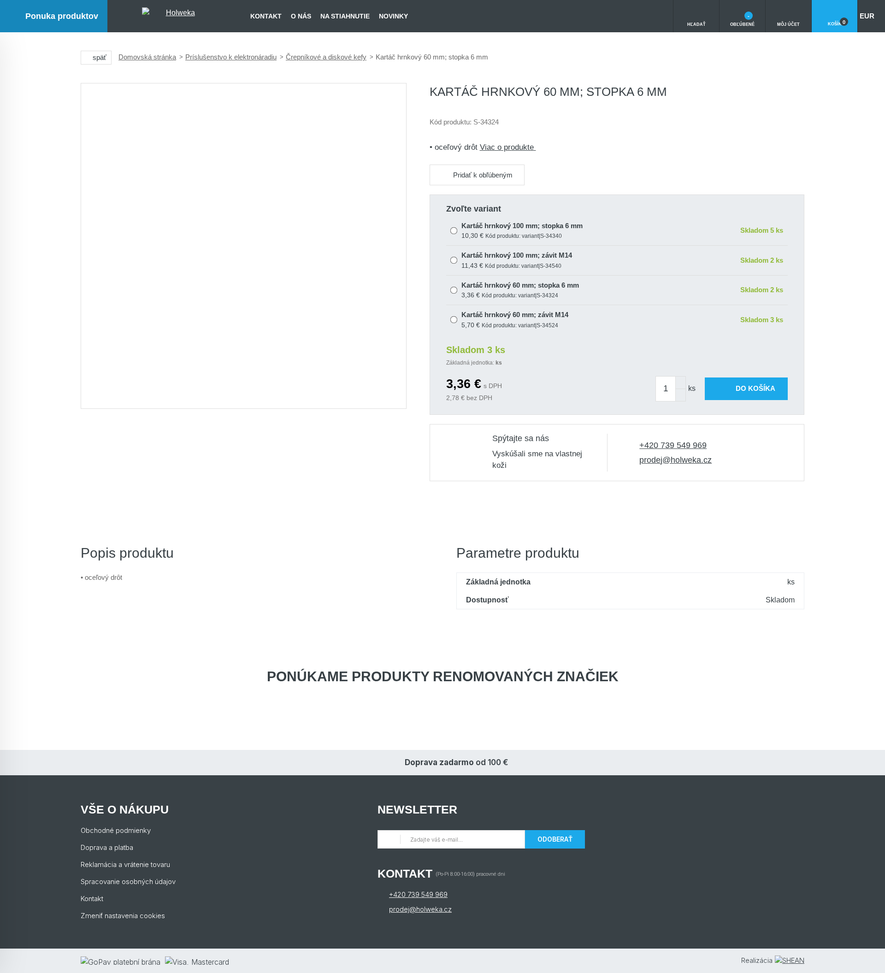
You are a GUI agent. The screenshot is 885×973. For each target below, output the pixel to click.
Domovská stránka (147, 57)
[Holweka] (176, 16)
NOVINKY (393, 16)
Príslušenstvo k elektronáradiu (231, 57)
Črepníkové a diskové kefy (326, 57)
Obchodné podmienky (116, 830)
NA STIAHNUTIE (345, 16)
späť (99, 57)
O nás (301, 16)
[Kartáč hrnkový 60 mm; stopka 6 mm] (244, 246)
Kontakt (266, 16)
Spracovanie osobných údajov (128, 881)
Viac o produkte (508, 147)
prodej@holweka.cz (675, 460)
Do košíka (755, 388)
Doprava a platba (107, 847)
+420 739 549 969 (673, 445)
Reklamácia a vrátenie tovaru (125, 864)
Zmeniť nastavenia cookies (123, 915)
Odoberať (554, 839)
